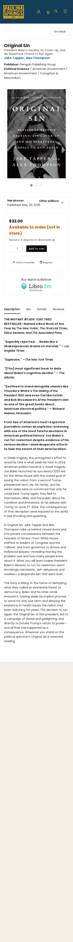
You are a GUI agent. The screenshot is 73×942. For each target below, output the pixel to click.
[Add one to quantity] (22, 248)
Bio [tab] (29, 309)
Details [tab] (42, 309)
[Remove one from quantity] (11, 248)
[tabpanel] (36, 485)
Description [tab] (12, 309)
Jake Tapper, (14, 58)
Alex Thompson (38, 58)
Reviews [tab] (58, 309)
